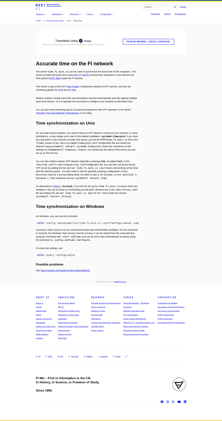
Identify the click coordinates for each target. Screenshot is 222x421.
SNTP (85, 75)
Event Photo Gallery (44, 330)
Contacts (39, 338)
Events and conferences (45, 326)
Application (62, 319)
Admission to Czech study (68, 315)
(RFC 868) (55, 78)
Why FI (61, 307)
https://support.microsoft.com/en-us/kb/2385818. (65, 270)
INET (50, 356)
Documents (40, 323)
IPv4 (60, 90)
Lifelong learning (65, 334)
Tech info (74, 356)
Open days (62, 338)
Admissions (66, 297)
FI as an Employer (130, 315)
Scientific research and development (106, 303)
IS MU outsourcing (165, 319)
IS (39, 356)
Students (155, 14)
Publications (96, 319)
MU (61, 356)
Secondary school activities (169, 311)
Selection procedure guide (134, 311)
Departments (41, 311)
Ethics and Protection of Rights (135, 326)
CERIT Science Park (166, 315)
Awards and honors (44, 319)
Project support (97, 330)
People (38, 307)
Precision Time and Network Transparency (57, 113)
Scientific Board (97, 326)
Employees (180, 14)
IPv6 (73, 90)
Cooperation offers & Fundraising (171, 323)
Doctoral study (64, 330)
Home (117, 356)
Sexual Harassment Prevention (135, 334)
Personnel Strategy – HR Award (136, 303)
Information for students (67, 323)
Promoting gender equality (134, 330)
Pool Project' (73, 86)
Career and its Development (134, 319)
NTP (75, 75)
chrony (56, 186)
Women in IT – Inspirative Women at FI (139, 323)
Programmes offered (66, 303)
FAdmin (89, 356)
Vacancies (127, 307)
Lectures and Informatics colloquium (106, 323)
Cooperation (167, 297)
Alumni (167, 14)
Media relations (42, 334)
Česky (183, 7)
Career (128, 297)
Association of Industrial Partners (171, 307)
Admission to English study (69, 311)
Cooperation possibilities (167, 303)
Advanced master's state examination (73, 326)
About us (42, 297)
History (38, 315)
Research (97, 297)
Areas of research (98, 307)
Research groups (98, 311)
